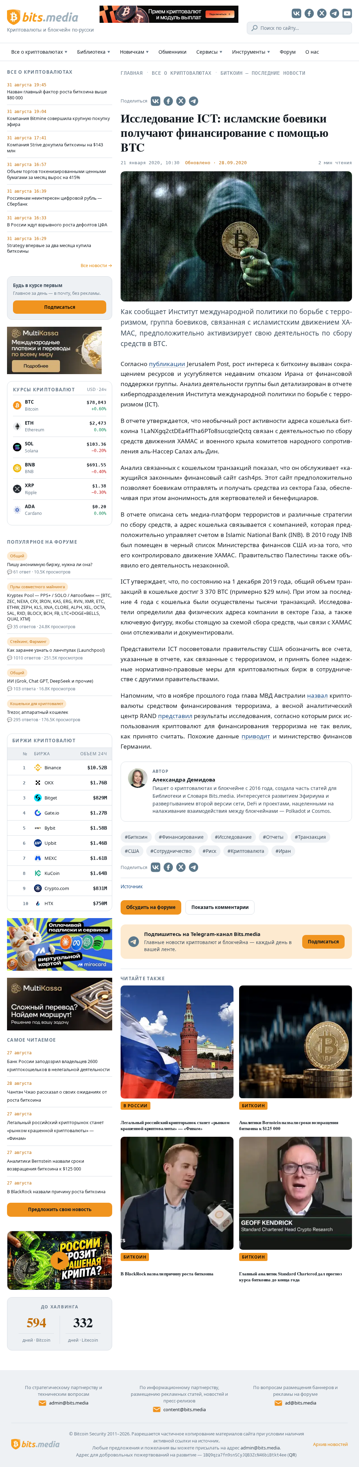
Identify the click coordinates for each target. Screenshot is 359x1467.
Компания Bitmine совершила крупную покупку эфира (58, 121)
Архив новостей (330, 1444)
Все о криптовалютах (39, 51)
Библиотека (93, 51)
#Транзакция (310, 837)
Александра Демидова (184, 779)
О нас (312, 51)
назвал (317, 695)
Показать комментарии (220, 907)
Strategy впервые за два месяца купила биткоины (49, 248)
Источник (132, 886)
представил (175, 716)
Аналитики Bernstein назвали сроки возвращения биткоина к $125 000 (288, 1125)
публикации (167, 364)
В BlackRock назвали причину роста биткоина (167, 1273)
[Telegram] (334, 13)
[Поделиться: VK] (156, 101)
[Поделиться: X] (181, 101)
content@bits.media (184, 1409)
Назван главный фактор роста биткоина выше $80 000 (57, 95)
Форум (288, 51)
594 (36, 1322)
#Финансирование (181, 837)
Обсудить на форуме (151, 907)
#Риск (209, 851)
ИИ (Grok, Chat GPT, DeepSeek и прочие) (50, 681)
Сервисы (209, 51)
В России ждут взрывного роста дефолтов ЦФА (57, 225)
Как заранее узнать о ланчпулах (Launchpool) (56, 650)
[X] (322, 13)
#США (132, 851)
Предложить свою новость (60, 1209)
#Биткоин (136, 837)
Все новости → (96, 265)
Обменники (172, 51)
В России (135, 1106)
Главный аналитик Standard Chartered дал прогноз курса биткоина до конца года (290, 1276)
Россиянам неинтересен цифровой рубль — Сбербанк (54, 201)
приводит (256, 736)
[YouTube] (347, 13)
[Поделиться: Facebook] (168, 101)
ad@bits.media (300, 1403)
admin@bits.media (68, 1403)
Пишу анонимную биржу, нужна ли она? (49, 564)
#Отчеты (273, 837)
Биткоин (253, 1106)
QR (292, 1455)
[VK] (297, 13)
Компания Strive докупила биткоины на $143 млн (55, 148)
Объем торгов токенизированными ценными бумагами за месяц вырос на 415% (56, 174)
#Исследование (233, 837)
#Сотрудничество (170, 851)
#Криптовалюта (246, 851)
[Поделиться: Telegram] (193, 101)
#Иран (283, 851)
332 (83, 1322)
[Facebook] (309, 13)
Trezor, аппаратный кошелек (37, 712)
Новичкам (134, 51)
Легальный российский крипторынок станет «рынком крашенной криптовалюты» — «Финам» (175, 1125)
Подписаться (59, 307)
